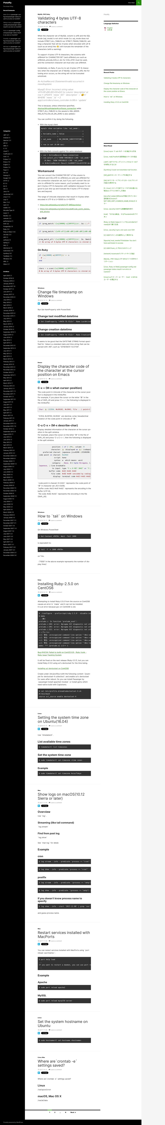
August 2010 (7, 434)
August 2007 (7, 531)
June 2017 (6, 292)
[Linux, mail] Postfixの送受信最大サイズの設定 (120, 157)
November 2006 (8, 555)
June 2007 (6, 536)
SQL (4, 245)
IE (3, 183)
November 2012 (8, 370)
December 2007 (8, 520)
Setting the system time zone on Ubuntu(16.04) (63, 719)
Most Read (131, 2)
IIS (4, 186)
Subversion (6, 250)
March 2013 (7, 359)
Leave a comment (56, 26)
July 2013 (6, 351)
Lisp (4, 199)
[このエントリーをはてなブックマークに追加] (39, 29)
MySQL (40, 14)
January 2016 (7, 310)
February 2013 (8, 361)
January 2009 (7, 485)
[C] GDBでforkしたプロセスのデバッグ (117, 248)
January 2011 (7, 421)
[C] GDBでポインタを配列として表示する (118, 235)
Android (5, 138)
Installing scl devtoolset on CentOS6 (53, 668)
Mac (39, 790)
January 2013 (7, 364)
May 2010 (6, 442)
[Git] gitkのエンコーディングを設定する (118, 175)
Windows (41, 288)
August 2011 (7, 402)
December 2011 (8, 391)
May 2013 (6, 353)
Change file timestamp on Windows (60, 294)
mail (4, 205)
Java (5, 191)
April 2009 (6, 477)
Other (5, 264)
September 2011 (8, 399)
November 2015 (8, 316)
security (5, 234)
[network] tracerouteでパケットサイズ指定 (119, 254)
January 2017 (7, 294)
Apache (5, 140)
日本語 (109, 30)
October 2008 (7, 493)
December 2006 (8, 552)
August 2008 (7, 499)
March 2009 (7, 480)
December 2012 (8, 367)
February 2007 (8, 547)
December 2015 (8, 313)
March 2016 (7, 308)
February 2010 (8, 450)
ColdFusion (6, 154)
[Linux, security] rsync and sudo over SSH (119, 230)
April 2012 (6, 380)
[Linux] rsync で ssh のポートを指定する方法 (120, 151)
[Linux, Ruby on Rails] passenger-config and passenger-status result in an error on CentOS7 (120, 269)
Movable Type (7, 210)
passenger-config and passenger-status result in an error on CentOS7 (12, 17)
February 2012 (7, 386)
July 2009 (6, 469)
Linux (40, 713)
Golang (5, 175)
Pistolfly (7, 2)
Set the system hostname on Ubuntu (63, 1023)
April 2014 (6, 343)
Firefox (5, 167)
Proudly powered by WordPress (13, 1122)
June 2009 (6, 472)
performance (7, 221)
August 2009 (7, 466)
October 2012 (7, 372)
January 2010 (7, 453)
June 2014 (6, 337)
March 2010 (7, 448)
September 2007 (8, 528)
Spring (5, 242)
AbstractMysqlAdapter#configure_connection (57, 108)
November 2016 (8, 297)
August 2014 (7, 335)
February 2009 (8, 482)
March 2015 (7, 324)
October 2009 (7, 461)
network (6, 218)
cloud (5, 151)
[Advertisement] (121, 50)
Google (5, 178)
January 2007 (7, 550)
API (4, 143)
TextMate (6, 256)
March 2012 (7, 383)
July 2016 (6, 300)
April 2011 (6, 413)
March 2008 (7, 512)
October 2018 (7, 278)
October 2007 (7, 526)
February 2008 (8, 515)
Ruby (48, 14)
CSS (4, 156)
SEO (4, 237)
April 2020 (6, 275)
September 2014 (8, 332)
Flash (5, 170)
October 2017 (7, 289)
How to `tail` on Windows (60, 516)
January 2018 (7, 283)
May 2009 (6, 474)
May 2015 (6, 321)
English (109, 28)
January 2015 (7, 326)
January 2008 (7, 517)
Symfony (6, 253)
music (5, 213)
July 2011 (6, 404)
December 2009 (8, 456)
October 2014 (7, 329)
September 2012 (8, 375)
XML (4, 261)
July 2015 (6, 318)
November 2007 (8, 523)
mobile (5, 207)
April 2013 (6, 356)
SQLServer (6, 248)
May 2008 (6, 507)
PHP (44, 14)
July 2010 (6, 437)
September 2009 (8, 464)
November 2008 (8, 491)
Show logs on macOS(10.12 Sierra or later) (61, 796)
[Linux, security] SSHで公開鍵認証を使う (118, 209)
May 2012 (6, 378)
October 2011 (7, 396)
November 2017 (8, 286)
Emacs (40, 362)
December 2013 (8, 345)
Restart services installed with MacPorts (64, 934)
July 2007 (6, 534)
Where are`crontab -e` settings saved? (57, 1063)
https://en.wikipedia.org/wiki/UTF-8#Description (60, 205)
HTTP (5, 181)
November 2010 (8, 426)
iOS (4, 189)
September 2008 (8, 496)
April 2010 (6, 445)
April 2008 (6, 509)
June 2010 (6, 439)
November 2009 (8, 458)
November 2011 (8, 394)
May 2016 (6, 302)
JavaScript (6, 194)
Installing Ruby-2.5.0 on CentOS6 (58, 586)
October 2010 (7, 429)
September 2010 (8, 431)
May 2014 (6, 340)
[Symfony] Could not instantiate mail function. (120, 170)
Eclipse (5, 159)
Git (4, 172)
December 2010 (8, 423)
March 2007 (7, 544)
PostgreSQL (7, 226)
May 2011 (6, 410)
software (6, 240)
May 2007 (6, 539)
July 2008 (6, 501)
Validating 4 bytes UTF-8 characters (59, 20)
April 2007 (6, 542)
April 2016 (6, 305)
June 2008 (6, 504)
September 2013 (8, 348)
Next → (73, 1112)
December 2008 (8, 488)
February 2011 (7, 418)
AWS (4, 146)
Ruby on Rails (7, 232)
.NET (4, 135)
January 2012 (7, 388)
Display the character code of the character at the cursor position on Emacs (63, 370)
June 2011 (6, 407)
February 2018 (7, 281)
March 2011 (7, 415)
